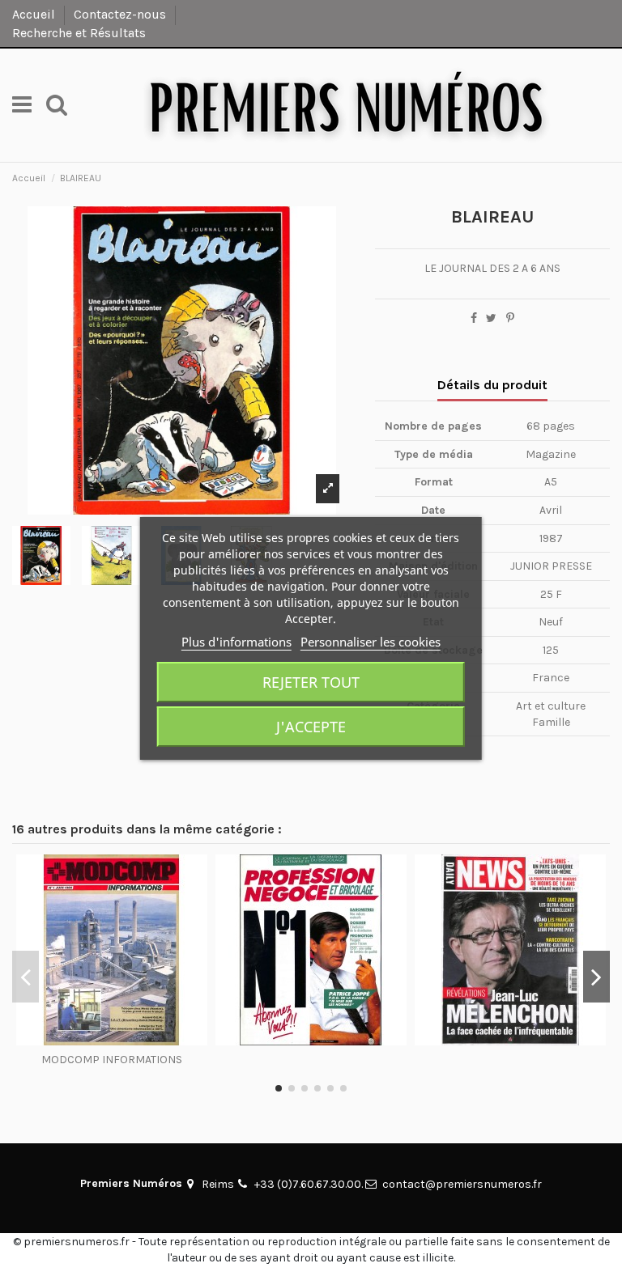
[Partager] (474, 318)
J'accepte (311, 726)
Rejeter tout (311, 682)
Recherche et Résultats (79, 32)
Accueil (35, 14)
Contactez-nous (121, 14)
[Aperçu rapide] (111, 1039)
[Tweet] (491, 318)
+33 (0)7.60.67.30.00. (308, 1184)
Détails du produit (492, 384)
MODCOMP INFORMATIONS (111, 1059)
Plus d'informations (236, 642)
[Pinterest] (510, 318)
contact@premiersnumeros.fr (462, 1184)
